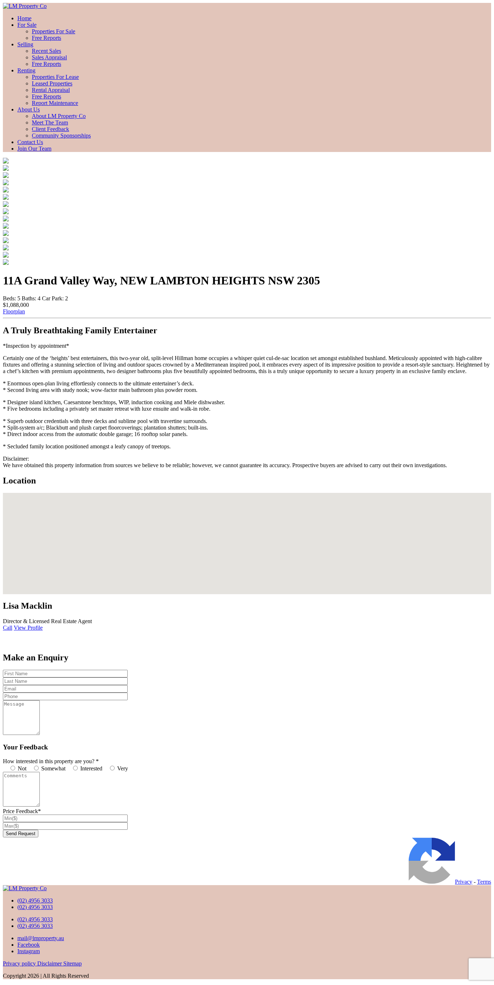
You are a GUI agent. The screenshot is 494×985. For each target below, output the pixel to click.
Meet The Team (50, 122)
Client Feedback (50, 129)
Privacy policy (20, 963)
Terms (484, 882)
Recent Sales (46, 51)
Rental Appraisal (51, 90)
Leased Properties (52, 83)
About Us (28, 109)
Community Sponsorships (61, 135)
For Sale (27, 25)
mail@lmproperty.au (40, 938)
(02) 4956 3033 (35, 900)
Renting (26, 70)
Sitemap (72, 963)
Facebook (28, 945)
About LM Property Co (59, 116)
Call (7, 628)
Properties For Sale (53, 31)
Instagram (28, 951)
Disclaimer (50, 963)
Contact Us (30, 142)
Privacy (463, 882)
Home (24, 18)
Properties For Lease (55, 77)
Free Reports (46, 38)
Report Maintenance (55, 103)
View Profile (28, 628)
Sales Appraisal (49, 57)
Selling (25, 44)
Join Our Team (34, 148)
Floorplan (14, 311)
